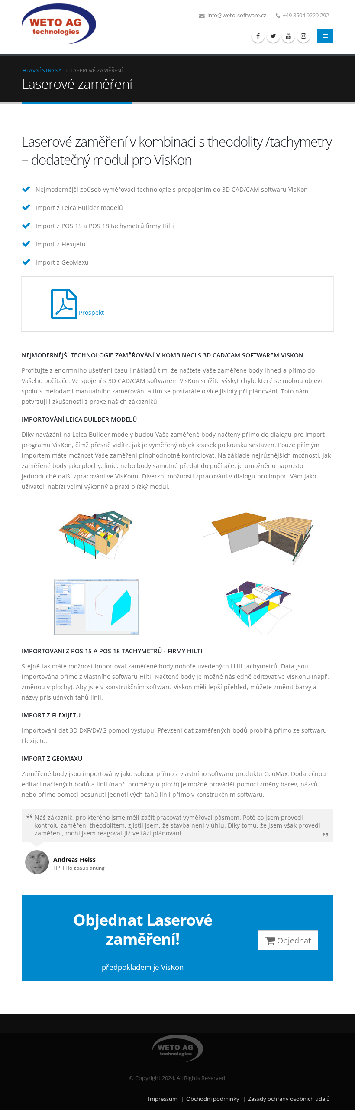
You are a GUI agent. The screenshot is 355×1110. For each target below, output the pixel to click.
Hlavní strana (42, 70)
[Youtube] (288, 36)
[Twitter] (273, 36)
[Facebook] (258, 36)
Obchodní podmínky (212, 1099)
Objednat (293, 940)
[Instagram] (303, 36)
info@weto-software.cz (236, 15)
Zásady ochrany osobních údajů (289, 1099)
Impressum (163, 1099)
